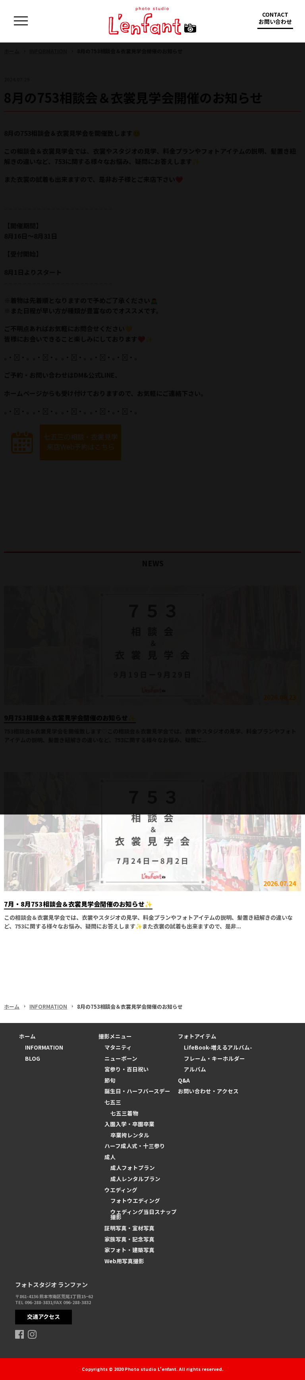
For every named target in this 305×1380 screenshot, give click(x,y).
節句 (110, 1080)
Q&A (184, 1080)
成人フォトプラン (132, 1168)
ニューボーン (120, 1058)
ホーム (11, 1006)
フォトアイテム (197, 1036)
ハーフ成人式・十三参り (134, 1146)
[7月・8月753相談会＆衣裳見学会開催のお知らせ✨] (152, 831)
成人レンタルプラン (135, 1179)
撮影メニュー (115, 1036)
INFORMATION (48, 1006)
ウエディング (120, 1190)
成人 (110, 1157)
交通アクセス (43, 1316)
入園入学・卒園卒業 (129, 1124)
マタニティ (118, 1047)
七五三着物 (124, 1113)
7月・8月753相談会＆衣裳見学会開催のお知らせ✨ (78, 904)
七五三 (112, 1102)
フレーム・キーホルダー (214, 1058)
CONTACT (275, 17)
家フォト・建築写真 (129, 1250)
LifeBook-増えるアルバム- (218, 1047)
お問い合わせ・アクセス (208, 1091)
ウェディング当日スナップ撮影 (143, 1214)
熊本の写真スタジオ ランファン (152, 21)
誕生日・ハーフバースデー (137, 1091)
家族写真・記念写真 (129, 1239)
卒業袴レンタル (129, 1135)
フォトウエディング (135, 1200)
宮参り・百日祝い (126, 1069)
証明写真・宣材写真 (129, 1228)
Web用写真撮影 (124, 1261)
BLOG (32, 1058)
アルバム (195, 1069)
